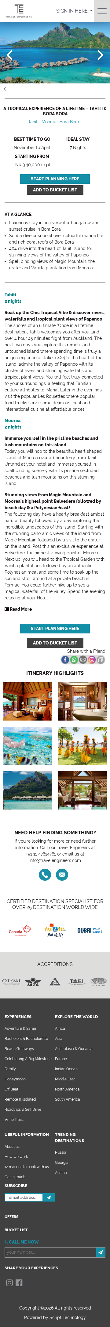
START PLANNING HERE (55, 178)
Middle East (65, 1079)
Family (10, 1069)
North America (67, 1089)
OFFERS (11, 1217)
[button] (18, 609)
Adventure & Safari (20, 1028)
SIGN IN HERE (72, 11)
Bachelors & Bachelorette (26, 1039)
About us (12, 1146)
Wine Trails (14, 1119)
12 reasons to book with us (27, 1167)
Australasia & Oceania (74, 1049)
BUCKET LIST (16, 1230)
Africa (60, 1028)
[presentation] (9, 54)
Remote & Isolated (20, 1099)
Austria (61, 1173)
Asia (58, 1039)
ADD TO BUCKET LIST (55, 189)
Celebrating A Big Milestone (28, 1059)
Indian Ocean (66, 1069)
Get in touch (15, 1177)
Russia (60, 1152)
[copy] (101, 660)
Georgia (61, 1162)
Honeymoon (15, 1079)
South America (67, 1099)
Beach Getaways (19, 1049)
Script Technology (68, 1317)
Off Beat (11, 1089)
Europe (61, 1059)
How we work (16, 1157)
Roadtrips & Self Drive (23, 1109)
